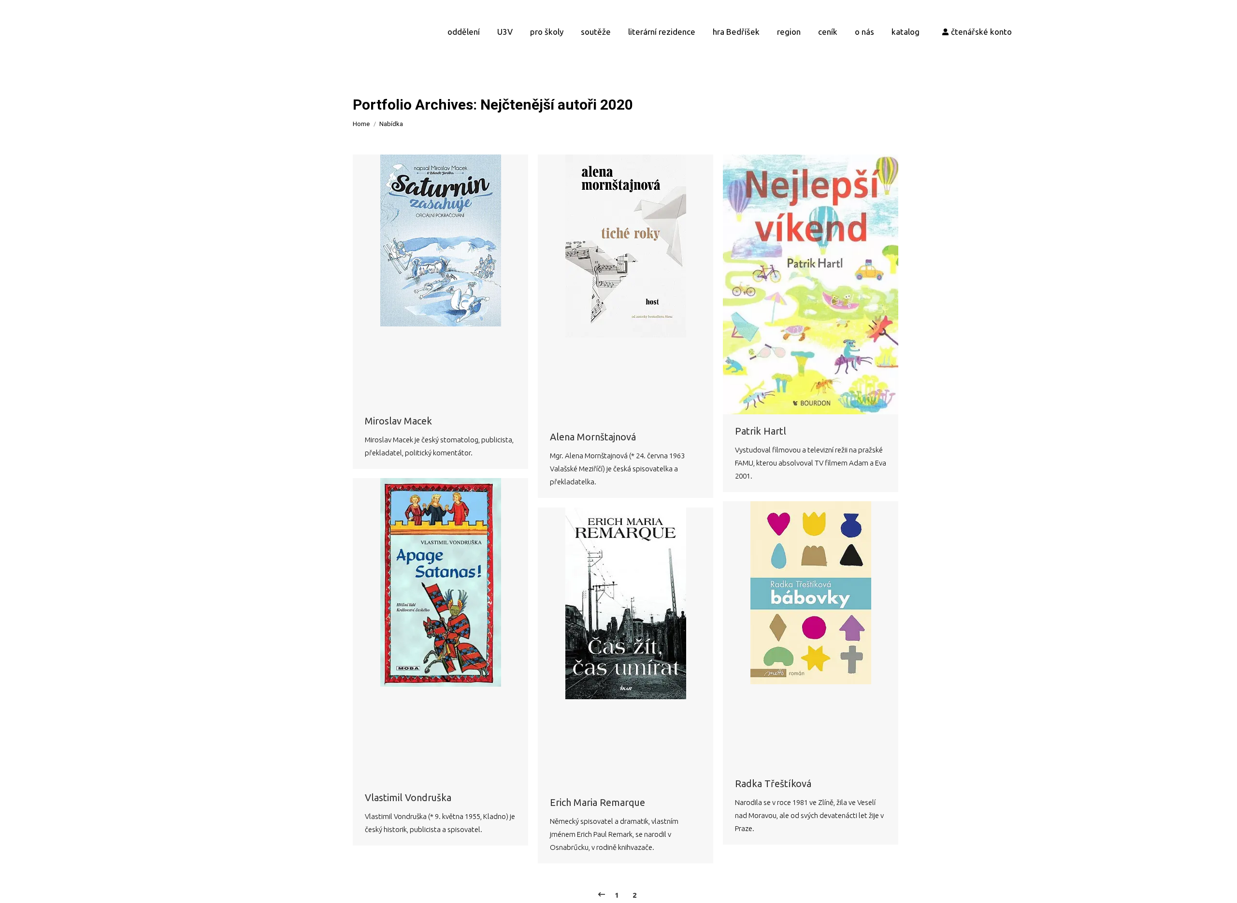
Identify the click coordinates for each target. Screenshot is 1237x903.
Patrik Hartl (760, 431)
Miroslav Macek (398, 420)
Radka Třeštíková (773, 783)
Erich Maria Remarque (597, 802)
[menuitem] (464, 31)
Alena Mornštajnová (593, 436)
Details (453, 279)
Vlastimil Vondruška (408, 797)
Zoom (427, 279)
